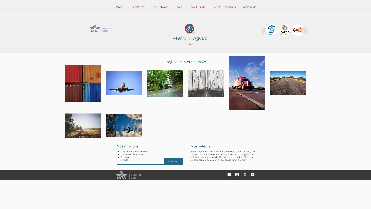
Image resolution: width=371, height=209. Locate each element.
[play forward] (305, 30)
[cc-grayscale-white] (237, 174)
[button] (272, 30)
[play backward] (263, 30)
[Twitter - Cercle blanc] (252, 174)
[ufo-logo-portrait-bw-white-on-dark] (245, 174)
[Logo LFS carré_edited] (229, 174)
